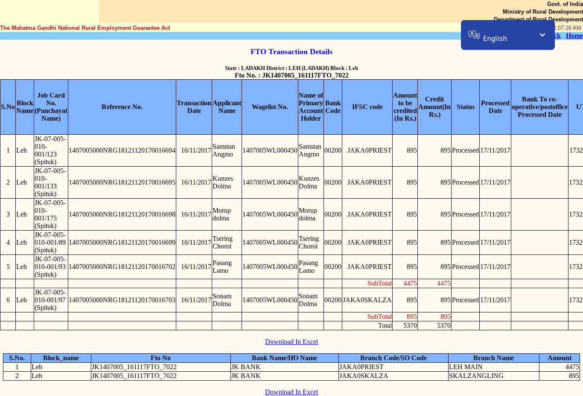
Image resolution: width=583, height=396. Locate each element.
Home (574, 35)
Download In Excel (291, 341)
